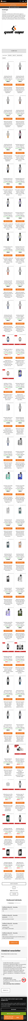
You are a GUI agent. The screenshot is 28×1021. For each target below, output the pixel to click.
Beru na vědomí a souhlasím (13, 1013)
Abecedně (4, 58)
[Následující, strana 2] (14, 887)
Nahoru (14, 894)
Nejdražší (14, 55)
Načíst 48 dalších (14, 883)
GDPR (17, 966)
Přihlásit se (5, 990)
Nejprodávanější (19, 55)
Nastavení (13, 1009)
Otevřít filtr (14, 51)
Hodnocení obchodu (14, 900)
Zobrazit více (14, 942)
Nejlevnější (9, 55)
